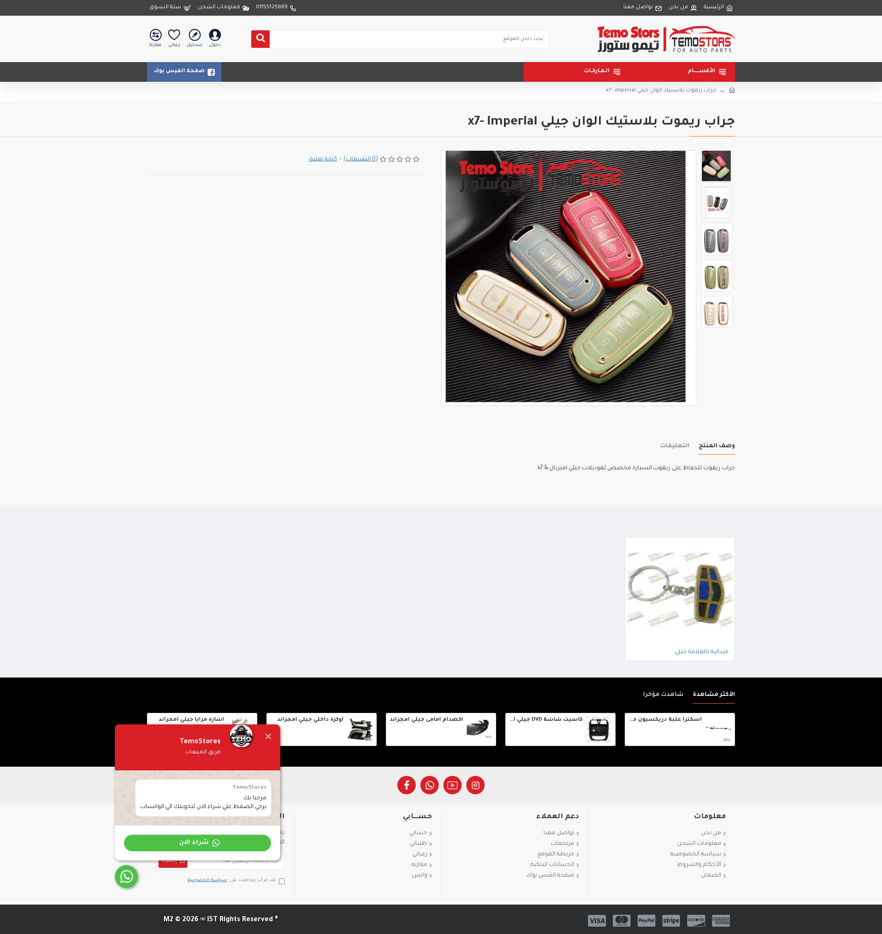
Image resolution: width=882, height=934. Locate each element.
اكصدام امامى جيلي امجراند (426, 720)
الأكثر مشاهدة (714, 695)
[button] (197, 843)
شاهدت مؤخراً (663, 695)
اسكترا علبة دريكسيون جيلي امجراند (665, 720)
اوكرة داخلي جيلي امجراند (310, 720)
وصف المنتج (717, 446)
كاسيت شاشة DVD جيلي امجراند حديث (545, 720)
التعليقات (675, 446)
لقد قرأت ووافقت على (231, 880)
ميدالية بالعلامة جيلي (702, 652)
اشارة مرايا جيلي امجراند (191, 720)
